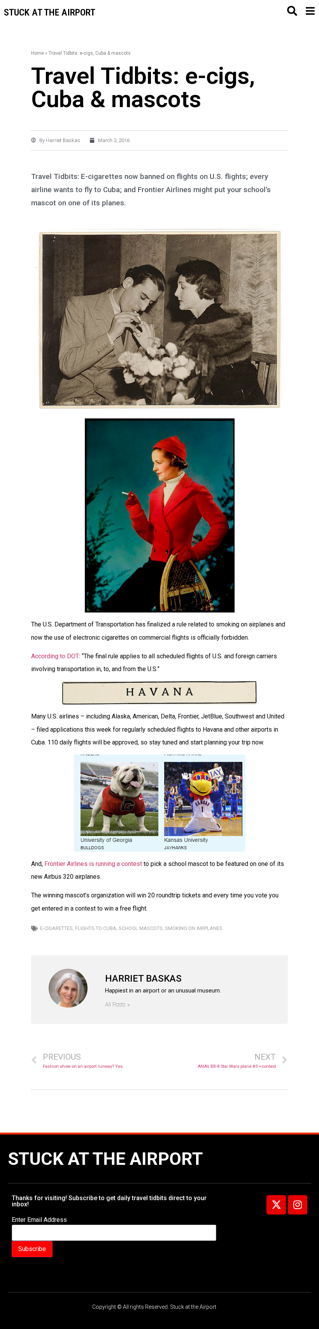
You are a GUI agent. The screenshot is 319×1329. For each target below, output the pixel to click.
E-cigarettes (56, 928)
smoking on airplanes (194, 928)
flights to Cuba (95, 928)
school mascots (141, 928)
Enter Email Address (39, 1220)
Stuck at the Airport (105, 1159)
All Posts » (117, 1005)
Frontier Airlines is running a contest (92, 863)
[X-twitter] (276, 1204)
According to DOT (55, 656)
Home (37, 53)
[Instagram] (297, 1204)
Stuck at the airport (49, 12)
